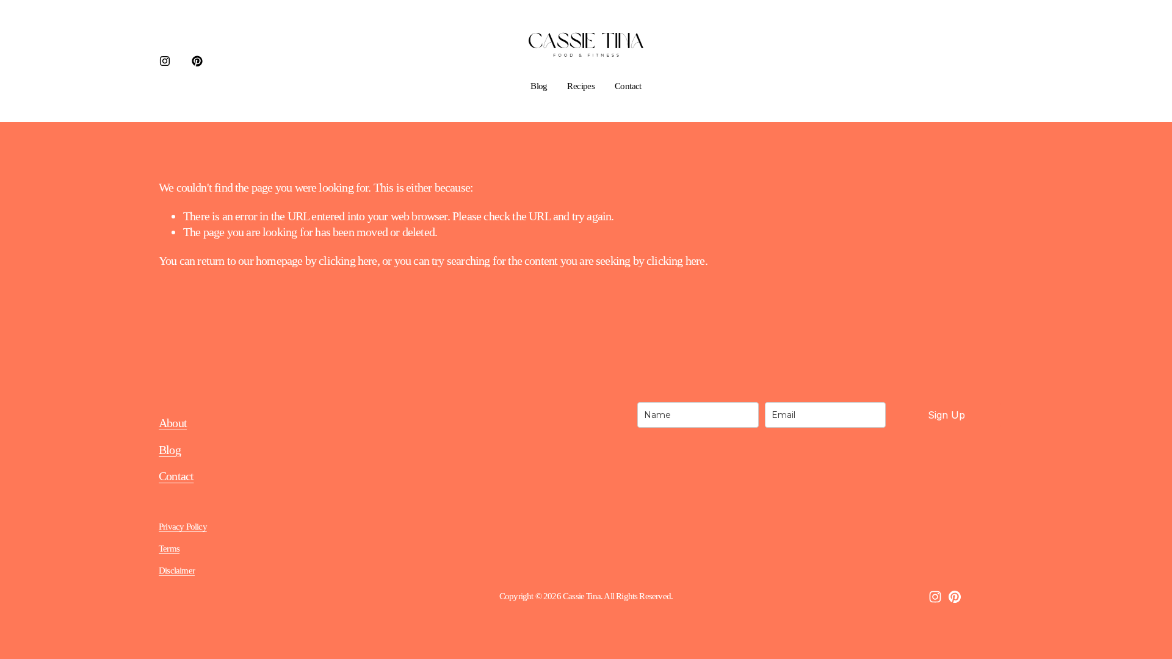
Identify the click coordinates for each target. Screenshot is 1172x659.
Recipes (581, 86)
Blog (539, 86)
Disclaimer (177, 570)
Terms (169, 548)
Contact (628, 86)
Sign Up (946, 415)
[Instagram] (165, 61)
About (173, 423)
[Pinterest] (197, 61)
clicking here (348, 260)
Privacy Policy (183, 526)
